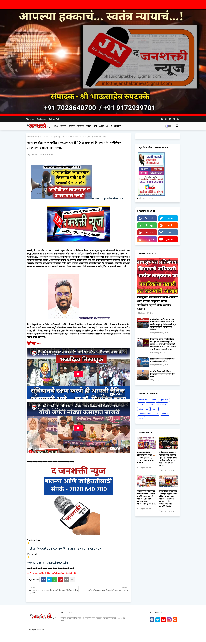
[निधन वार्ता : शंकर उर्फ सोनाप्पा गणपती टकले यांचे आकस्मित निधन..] (143, 362)
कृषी (95, 125)
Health (154, 409)
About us (103, 125)
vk (170, 232)
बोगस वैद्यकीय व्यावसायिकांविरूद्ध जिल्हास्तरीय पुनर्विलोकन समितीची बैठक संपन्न (162, 374)
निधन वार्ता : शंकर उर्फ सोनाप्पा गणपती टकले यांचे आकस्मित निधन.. (162, 359)
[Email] (66, 579)
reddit (170, 225)
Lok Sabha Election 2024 (148, 413)
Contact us (42, 119)
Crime (141, 404)
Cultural (150, 404)
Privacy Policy (55, 119)
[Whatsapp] (54, 579)
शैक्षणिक (72, 125)
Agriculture (163, 400)
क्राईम (88, 125)
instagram (149, 239)
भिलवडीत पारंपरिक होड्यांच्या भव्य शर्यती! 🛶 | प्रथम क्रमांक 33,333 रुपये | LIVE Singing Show (146, 457)
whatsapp (149, 225)
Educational (143, 409)
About (149, 636)
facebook (149, 218)
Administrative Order (147, 400)
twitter (170, 218)
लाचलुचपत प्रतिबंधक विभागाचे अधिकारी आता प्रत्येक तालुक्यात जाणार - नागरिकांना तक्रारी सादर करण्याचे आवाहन (157, 303)
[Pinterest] (60, 579)
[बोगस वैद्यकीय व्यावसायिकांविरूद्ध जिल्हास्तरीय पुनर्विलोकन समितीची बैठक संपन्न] (143, 375)
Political (165, 413)
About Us (30, 119)
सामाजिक (80, 125)
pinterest (149, 232)
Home (55, 125)
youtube (170, 239)
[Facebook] (43, 579)
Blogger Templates (48, 636)
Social (141, 418)
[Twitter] (49, 579)
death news (161, 404)
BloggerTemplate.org (82, 636)
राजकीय (63, 125)
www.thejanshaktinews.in (109, 198)
